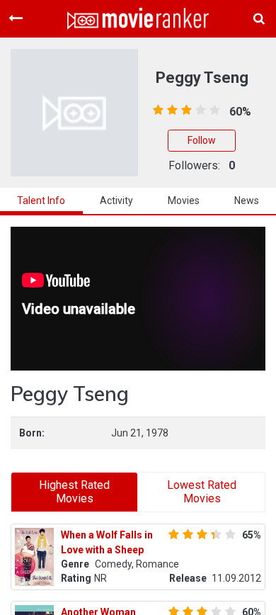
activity (116, 200)
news (246, 200)
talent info (41, 200)
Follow (202, 140)
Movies (184, 200)
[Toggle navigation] (15, 18)
